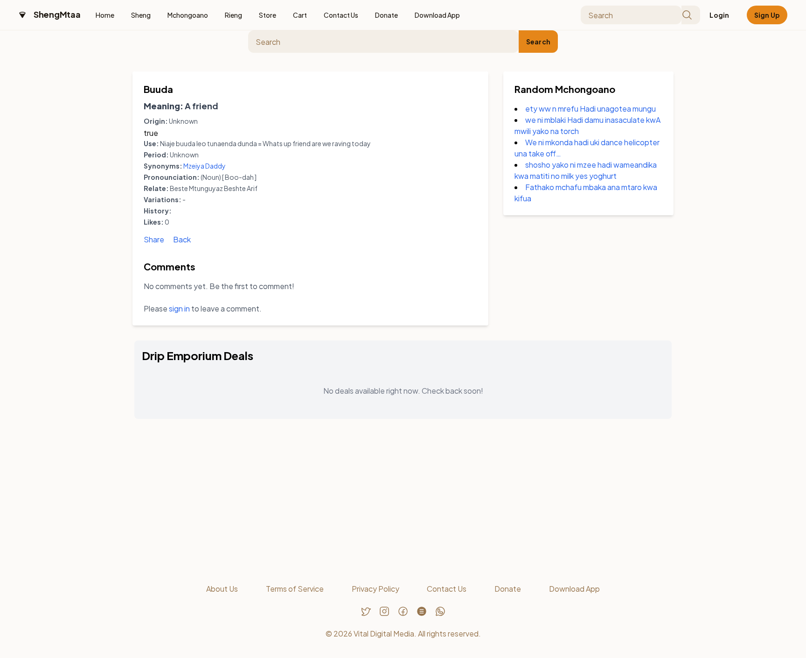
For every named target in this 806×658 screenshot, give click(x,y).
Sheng (141, 15)
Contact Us (341, 15)
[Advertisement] (403, 499)
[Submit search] (690, 15)
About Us (222, 589)
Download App (437, 15)
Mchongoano (187, 15)
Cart (300, 15)
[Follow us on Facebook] (403, 611)
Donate (386, 15)
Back (182, 239)
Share (154, 239)
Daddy (215, 166)
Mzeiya (193, 166)
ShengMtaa (57, 14)
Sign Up (767, 15)
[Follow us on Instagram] (384, 611)
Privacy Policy (375, 589)
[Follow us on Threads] (421, 611)
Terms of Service (295, 589)
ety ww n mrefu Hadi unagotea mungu (590, 108)
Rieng (233, 15)
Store (267, 15)
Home (105, 15)
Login (719, 15)
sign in (179, 308)
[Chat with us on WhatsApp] (440, 611)
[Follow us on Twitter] (365, 611)
